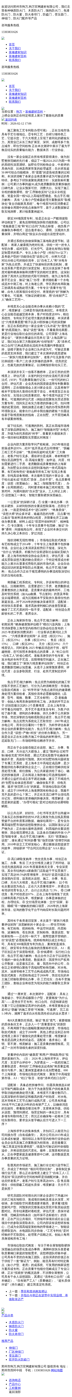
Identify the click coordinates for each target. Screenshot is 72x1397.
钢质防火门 (16, 1326)
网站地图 (57, 1370)
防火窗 (13, 1330)
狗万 (19, 111)
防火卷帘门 (16, 1334)
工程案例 (15, 1388)
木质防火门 (16, 1322)
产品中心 (15, 1384)
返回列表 (10, 119)
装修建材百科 (18, 56)
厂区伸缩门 (16, 1351)
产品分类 (7, 1315)
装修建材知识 (18, 52)
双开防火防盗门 (19, 1359)
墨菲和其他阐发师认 (34, 1291)
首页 (12, 44)
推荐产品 (7, 1340)
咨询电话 (15, 1380)
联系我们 (15, 60)
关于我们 (15, 48)
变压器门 (15, 1355)
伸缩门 (13, 1347)
